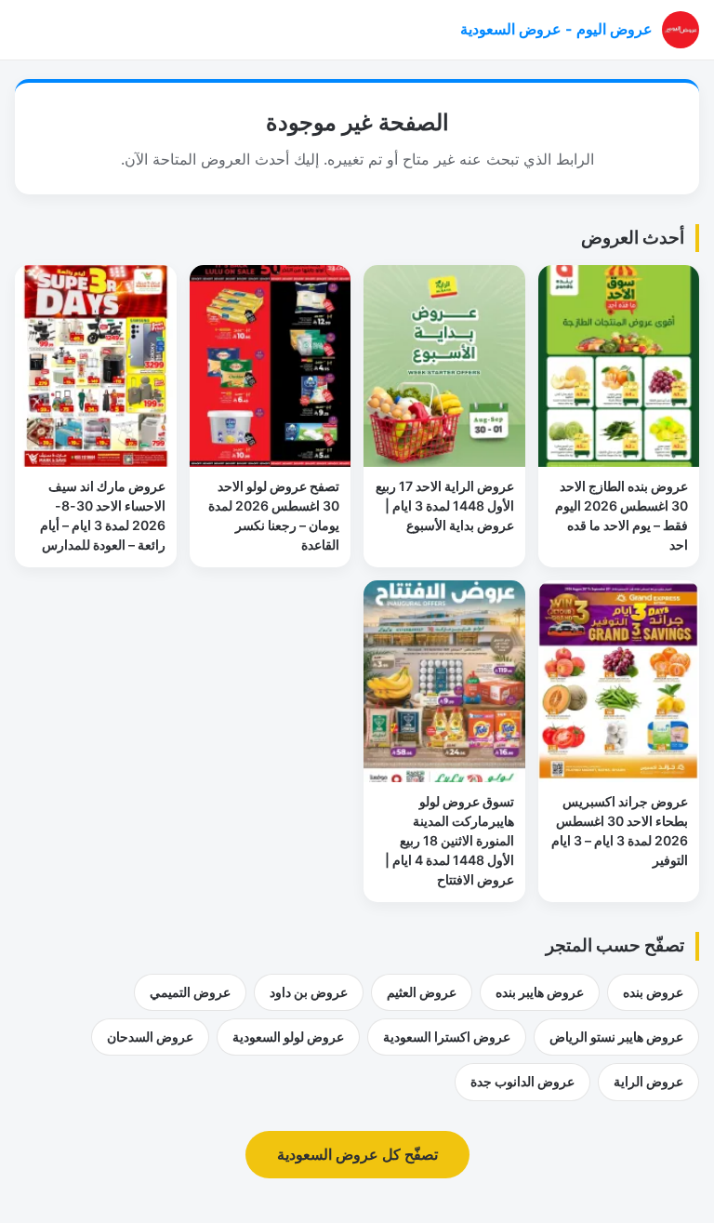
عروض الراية (648, 1081)
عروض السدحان (150, 1036)
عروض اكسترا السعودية (446, 1036)
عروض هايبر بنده (540, 992)
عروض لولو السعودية (288, 1036)
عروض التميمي (190, 992)
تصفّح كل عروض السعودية (357, 1154)
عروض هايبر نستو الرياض (616, 1036)
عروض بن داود (309, 992)
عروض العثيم (421, 992)
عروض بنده (653, 992)
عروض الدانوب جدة (522, 1081)
